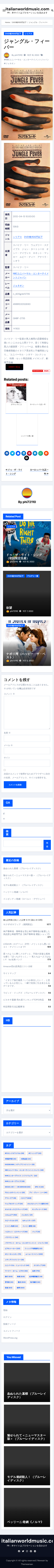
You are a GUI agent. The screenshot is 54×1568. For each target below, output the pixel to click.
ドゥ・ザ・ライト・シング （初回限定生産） (24, 556)
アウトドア (10, 1198)
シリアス (28, 33)
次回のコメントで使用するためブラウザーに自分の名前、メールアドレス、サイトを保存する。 (27, 775)
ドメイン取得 (11, 1226)
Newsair (41, 1560)
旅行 (9, 1277)
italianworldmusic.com (27, 8)
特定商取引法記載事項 (14, 1006)
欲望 (9, 607)
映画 (21, 1277)
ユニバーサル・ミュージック (17, 1265)
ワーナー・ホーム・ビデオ (16, 1271)
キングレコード (39, 1209)
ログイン (7, 1317)
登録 (5, 1310)
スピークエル (11, 1220)
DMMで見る (14, 367)
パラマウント (11, 1237)
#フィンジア (35, 1153)
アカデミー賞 (32, 576)
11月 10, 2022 (28, 561)
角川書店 (35, 1282)
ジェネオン (10, 63)
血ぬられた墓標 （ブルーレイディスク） (22, 868)
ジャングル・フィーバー (27, 44)
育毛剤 (9, 1282)
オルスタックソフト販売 (37, 1204)
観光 (22, 1282)
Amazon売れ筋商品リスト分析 (17, 966)
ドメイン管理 (29, 1226)
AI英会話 (26, 1159)
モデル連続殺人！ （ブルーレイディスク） (23, 885)
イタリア (26, 1198)
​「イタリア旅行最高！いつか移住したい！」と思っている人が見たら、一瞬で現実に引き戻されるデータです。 (26, 983)
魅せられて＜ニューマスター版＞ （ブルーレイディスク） (26, 1437)
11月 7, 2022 (28, 611)
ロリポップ (39, 1265)
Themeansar (27, 1564)
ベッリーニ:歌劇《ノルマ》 (16, 892)
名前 (7, 732)
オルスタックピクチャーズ (16, 1209)
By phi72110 (16, 55)
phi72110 (29, 502)
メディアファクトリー (14, 1260)
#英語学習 (10, 1159)
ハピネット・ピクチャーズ (16, 1232)
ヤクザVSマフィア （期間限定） (18, 924)
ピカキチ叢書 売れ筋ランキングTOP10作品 (23, 999)
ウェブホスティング (14, 1204)
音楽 (8, 1288)
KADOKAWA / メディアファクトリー (19, 1164)
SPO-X (39, 1187)
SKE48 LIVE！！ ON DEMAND (17, 1187)
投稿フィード (9, 1324)
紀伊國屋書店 (35, 1277)
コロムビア (11, 1215)
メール (8, 745)
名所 (36, 1271)
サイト (7, 757)
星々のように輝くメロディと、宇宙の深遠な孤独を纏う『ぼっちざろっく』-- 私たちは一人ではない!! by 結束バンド (27, 956)
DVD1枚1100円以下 (13, 33)
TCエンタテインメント (15, 1192)
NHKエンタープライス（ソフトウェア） (21, 1176)
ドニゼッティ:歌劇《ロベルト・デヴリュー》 (24, 899)
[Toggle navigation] (4, 10)
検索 (7, 832)
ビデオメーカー (12, 1248)
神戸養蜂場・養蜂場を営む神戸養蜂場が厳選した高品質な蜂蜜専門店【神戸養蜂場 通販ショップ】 (27, 933)
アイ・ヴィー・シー (38, 1192)
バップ (36, 1232)
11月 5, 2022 (28, 660)
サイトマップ (9, 973)
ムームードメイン (34, 1254)
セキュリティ (28, 1220)
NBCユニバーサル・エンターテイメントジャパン (27, 59)
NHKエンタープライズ (15, 1181)
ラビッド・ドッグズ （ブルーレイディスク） (24, 992)
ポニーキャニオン (13, 1254)
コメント (9, 693)
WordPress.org (10, 1337)
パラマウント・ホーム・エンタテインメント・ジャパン (26, 1243)
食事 (21, 1288)
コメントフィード (11, 1331)
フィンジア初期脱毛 (33, 1248)
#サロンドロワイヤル (14, 1153)
